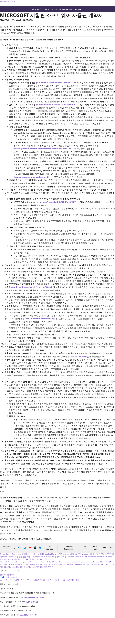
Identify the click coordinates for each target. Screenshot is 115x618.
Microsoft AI (4, 562)
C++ (110, 547)
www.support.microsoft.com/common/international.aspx (42, 148)
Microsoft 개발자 (106, 562)
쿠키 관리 (49, 580)
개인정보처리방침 (38, 580)
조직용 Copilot (27, 554)
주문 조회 (31, 556)
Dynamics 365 (35, 562)
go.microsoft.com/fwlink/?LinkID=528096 (31, 287)
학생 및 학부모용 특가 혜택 (29, 559)
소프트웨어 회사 (96, 564)
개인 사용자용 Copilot (42, 554)
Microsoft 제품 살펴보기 (72, 554)
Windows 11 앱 (88, 554)
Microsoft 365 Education (89, 556)
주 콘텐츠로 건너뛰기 (8, 1)
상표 (63, 580)
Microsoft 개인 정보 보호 (38, 567)
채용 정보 (4, 567)
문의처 (27, 580)
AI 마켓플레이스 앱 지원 (22, 564)
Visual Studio (95, 547)
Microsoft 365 (56, 554)
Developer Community (68, 547)
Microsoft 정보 (14, 567)
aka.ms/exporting (79, 356)
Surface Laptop (15, 554)
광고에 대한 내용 (72, 580)
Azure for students (47, 559)
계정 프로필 (99, 554)
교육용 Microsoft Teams (70, 556)
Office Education (105, 556)
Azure (26, 562)
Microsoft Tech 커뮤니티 (41, 564)
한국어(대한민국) (7, 574)
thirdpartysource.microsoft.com (29, 177)
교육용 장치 (56, 556)
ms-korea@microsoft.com (34, 597)
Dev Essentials (49, 547)
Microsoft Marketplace (60, 564)
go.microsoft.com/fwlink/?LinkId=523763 (55, 82)
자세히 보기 (79, 9)
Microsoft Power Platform (79, 564)
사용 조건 (57, 580)
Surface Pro (4, 554)
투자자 (50, 567)
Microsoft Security (17, 562)
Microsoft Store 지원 (10, 556)
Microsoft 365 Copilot (78, 562)
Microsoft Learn (6, 564)
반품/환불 (23, 556)
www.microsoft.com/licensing (40, 318)
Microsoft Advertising (60, 562)
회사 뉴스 (24, 567)
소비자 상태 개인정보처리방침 (12, 580)
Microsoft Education (43, 556)
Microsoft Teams (93, 562)
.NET (104, 547)
